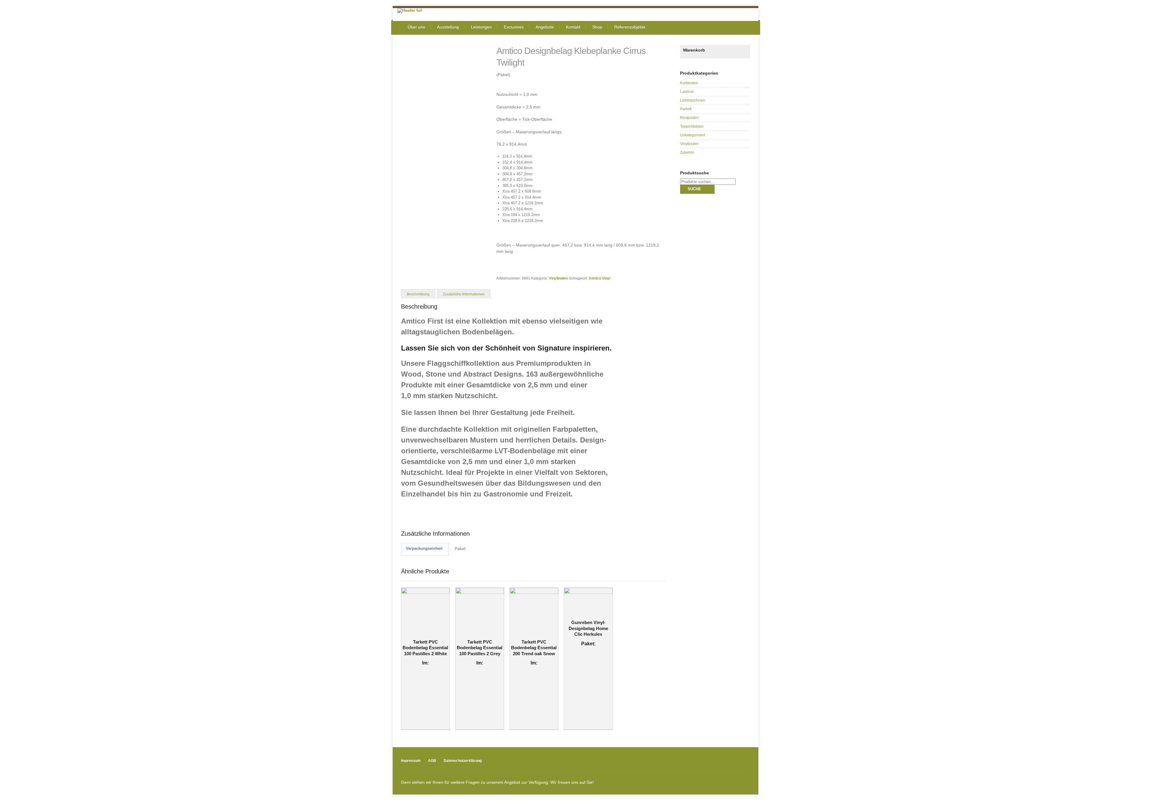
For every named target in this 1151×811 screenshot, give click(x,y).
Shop (597, 27)
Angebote (545, 27)
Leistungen (481, 27)
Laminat (686, 92)
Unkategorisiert (692, 135)
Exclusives (514, 27)
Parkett (685, 109)
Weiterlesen (421, 633)
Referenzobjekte (629, 27)
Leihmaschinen (692, 100)
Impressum (411, 761)
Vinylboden (558, 278)
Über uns (416, 27)
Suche (694, 189)
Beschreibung (418, 294)
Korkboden (689, 83)
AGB (432, 761)
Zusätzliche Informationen (464, 294)
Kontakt (573, 27)
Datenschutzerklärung (463, 761)
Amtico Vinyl (599, 278)
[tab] (418, 293)
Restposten (689, 118)
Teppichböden (691, 126)
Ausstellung (448, 27)
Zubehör (687, 152)
